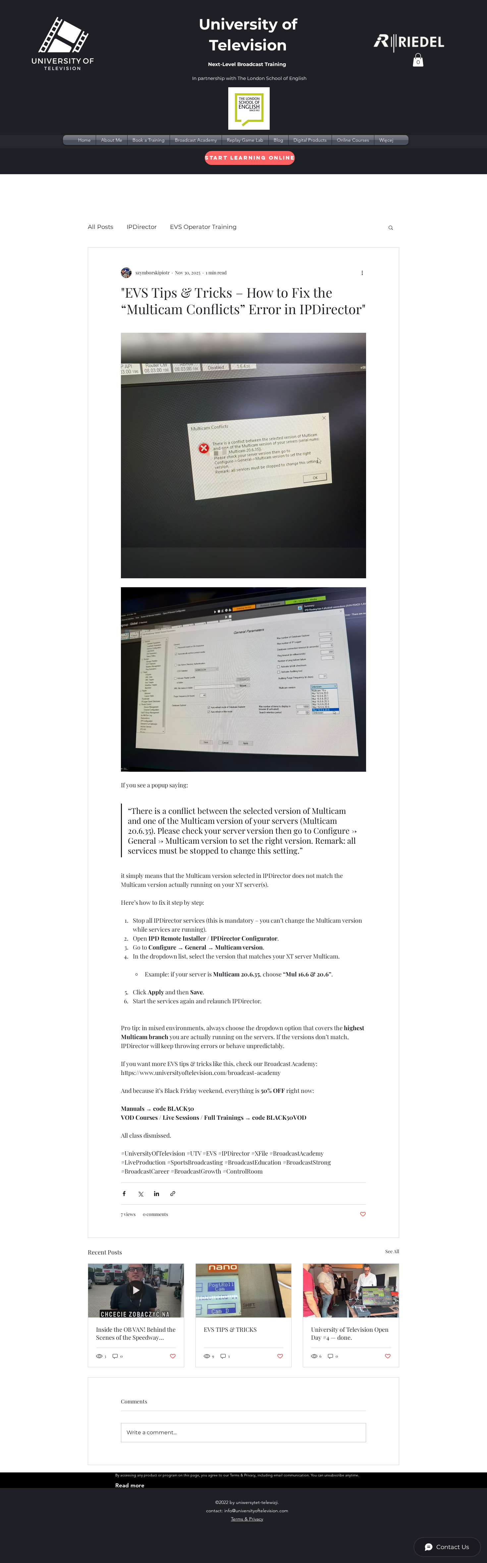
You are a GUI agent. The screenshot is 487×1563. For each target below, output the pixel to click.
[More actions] (362, 273)
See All (392, 1251)
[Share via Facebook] (124, 1193)
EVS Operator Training (203, 227)
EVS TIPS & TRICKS (230, 1329)
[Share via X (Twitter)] (140, 1193)
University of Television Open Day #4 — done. (350, 1333)
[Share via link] (173, 1193)
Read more (129, 1485)
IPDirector (142, 227)
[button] (418, 60)
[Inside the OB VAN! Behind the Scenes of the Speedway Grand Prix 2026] (136, 1290)
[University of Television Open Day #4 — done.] (351, 1290)
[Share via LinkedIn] (156, 1193)
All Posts (100, 227)
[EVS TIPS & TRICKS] (244, 1290)
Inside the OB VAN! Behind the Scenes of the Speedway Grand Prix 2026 (136, 1333)
